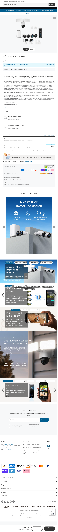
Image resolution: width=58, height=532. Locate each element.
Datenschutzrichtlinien (45, 513)
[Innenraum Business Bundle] (29, 127)
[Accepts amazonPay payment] (4, 466)
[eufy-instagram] (2, 501)
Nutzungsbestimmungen (22, 515)
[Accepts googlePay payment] (33, 466)
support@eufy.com (8, 449)
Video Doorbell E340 (8, 381)
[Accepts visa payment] (19, 471)
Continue (51, 4)
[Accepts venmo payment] (11, 471)
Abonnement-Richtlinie (49, 515)
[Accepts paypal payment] (48, 466)
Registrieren (44, 419)
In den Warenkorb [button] (37, 528)
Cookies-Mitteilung (36, 515)
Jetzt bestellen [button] (49, 528)
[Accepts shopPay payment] (4, 471)
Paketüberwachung (20, 381)
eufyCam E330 (9, 262)
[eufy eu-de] (27, 13)
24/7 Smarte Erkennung (19, 286)
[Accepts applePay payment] (19, 466)
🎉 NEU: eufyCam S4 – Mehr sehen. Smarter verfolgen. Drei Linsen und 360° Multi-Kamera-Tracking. (29, 10)
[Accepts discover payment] (26, 466)
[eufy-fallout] (8, 501)
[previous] (4, 271)
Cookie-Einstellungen (9, 515)
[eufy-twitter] (13, 501)
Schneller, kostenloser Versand (33, 444)
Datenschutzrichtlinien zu (16, 425)
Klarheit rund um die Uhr (21, 262)
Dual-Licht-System (50, 381)
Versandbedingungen (49, 135)
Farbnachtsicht (40, 381)
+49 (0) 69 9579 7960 (8, 444)
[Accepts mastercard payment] (40, 466)
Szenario (32, 49)
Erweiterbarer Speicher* (29, 289)
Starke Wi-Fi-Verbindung (46, 262)
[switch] (52, 514)
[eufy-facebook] (5, 501)
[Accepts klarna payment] (26, 471)
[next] (54, 271)
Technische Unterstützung (32, 450)
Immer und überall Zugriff (33, 286)
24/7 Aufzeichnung (33, 262)
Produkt (26, 49)
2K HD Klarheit (30, 381)
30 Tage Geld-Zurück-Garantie (33, 447)
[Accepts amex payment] (11, 466)
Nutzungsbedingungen (34, 424)
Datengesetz (29, 517)
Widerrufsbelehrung (32, 513)
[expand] (53, 69)
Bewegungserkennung (47, 286)
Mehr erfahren (29, 161)
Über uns (9, 513)
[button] (54, 1)
